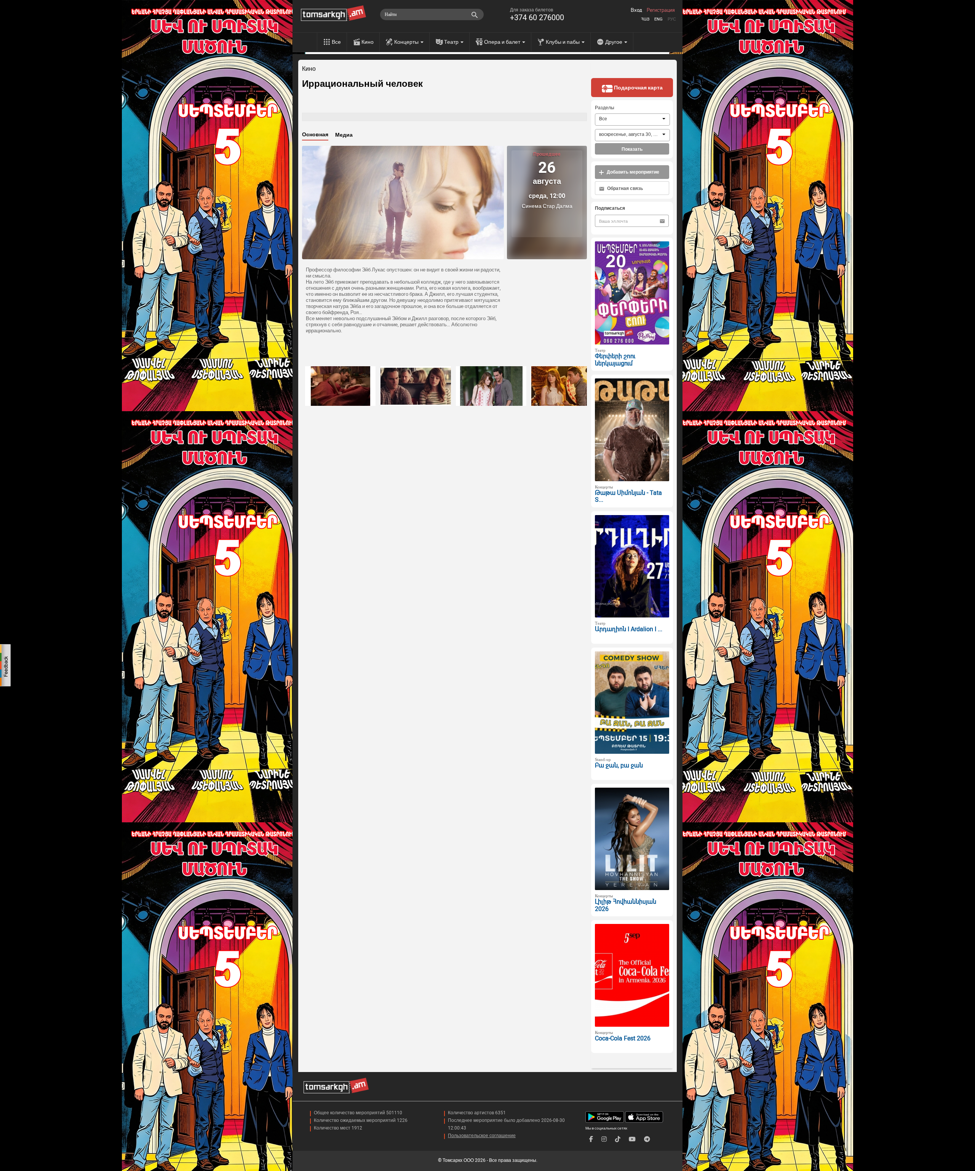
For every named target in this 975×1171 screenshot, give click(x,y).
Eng (658, 19)
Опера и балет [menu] (502, 42)
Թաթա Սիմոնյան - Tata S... (628, 496)
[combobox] (632, 119)
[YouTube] (632, 1139)
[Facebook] (591, 1139)
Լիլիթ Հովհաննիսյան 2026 (625, 905)
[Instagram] (604, 1139)
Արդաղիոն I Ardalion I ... (628, 629)
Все (336, 42)
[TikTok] (617, 1139)
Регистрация (661, 10)
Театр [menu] (452, 42)
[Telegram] (647, 1139)
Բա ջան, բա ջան (619, 765)
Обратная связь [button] (624, 188)
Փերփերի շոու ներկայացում (615, 360)
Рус (672, 19)
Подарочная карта (638, 88)
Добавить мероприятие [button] (632, 172)
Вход (636, 10)
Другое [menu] (614, 42)
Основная (315, 134)
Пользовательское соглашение (482, 1135)
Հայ (645, 19)
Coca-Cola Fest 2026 (623, 1038)
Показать (632, 149)
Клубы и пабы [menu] (563, 42)
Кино (367, 42)
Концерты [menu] (407, 42)
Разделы (604, 107)
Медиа (344, 135)
